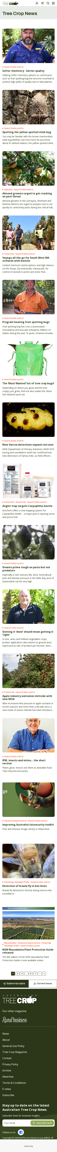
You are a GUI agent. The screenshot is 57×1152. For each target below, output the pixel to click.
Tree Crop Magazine (14, 1052)
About (6, 1040)
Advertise (7, 1076)
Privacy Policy (10, 1064)
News (5, 1033)
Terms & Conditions (14, 1083)
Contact (7, 1058)
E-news (6, 1089)
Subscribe (8, 1095)
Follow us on (9, 1132)
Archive (6, 1070)
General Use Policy (13, 1046)
